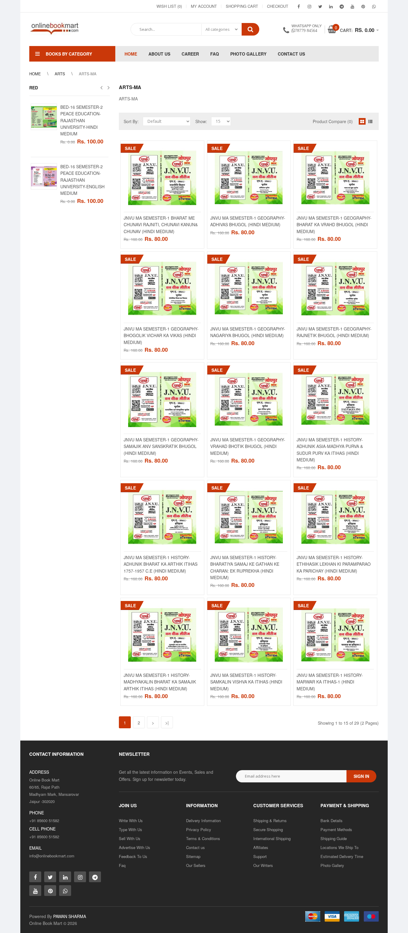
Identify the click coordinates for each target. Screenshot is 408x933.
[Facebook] (298, 6)
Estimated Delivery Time (341, 856)
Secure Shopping (268, 829)
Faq (122, 865)
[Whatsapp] (65, 890)
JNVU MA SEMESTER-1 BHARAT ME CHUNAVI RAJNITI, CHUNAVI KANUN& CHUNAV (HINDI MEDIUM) (161, 224)
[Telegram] (341, 6)
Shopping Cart (242, 6)
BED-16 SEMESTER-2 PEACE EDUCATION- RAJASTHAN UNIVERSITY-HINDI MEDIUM (81, 120)
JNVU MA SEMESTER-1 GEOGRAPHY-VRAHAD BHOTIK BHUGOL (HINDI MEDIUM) (247, 446)
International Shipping (272, 838)
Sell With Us (129, 838)
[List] (370, 121)
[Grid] (362, 121)
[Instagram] (309, 6)
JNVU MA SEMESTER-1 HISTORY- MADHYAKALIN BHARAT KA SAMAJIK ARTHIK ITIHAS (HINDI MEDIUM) (160, 682)
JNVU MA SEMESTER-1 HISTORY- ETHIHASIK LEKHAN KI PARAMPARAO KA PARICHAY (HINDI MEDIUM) (334, 564)
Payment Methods (336, 829)
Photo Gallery (332, 865)
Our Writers (263, 865)
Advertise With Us (134, 847)
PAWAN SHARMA (69, 916)
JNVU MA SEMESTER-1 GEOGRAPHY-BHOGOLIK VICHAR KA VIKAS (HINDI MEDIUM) (161, 335)
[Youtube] (352, 6)
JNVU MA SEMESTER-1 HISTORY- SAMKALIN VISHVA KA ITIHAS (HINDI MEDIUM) (246, 682)
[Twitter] (320, 6)
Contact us (195, 847)
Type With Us (130, 829)
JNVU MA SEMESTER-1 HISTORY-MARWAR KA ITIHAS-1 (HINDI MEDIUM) (330, 682)
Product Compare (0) (333, 121)
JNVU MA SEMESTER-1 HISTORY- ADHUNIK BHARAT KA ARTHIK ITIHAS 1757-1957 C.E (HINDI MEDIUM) (160, 564)
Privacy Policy (198, 829)
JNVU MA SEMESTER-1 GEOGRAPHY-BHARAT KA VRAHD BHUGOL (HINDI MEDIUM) (334, 224)
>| (167, 723)
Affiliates (260, 847)
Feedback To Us (133, 856)
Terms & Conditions (203, 838)
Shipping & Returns (270, 820)
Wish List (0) (169, 6)
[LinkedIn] (331, 6)
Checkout (277, 6)
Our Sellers (195, 865)
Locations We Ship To (339, 847)
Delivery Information (203, 820)
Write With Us (131, 820)
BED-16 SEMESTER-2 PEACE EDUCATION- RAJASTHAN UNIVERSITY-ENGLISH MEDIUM (82, 179)
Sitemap (193, 856)
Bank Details (331, 820)
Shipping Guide (333, 838)
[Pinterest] (363, 6)
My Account (204, 6)
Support (260, 856)
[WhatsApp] (374, 6)
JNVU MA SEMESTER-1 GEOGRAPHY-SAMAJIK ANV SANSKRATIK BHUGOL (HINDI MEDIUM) (161, 446)
